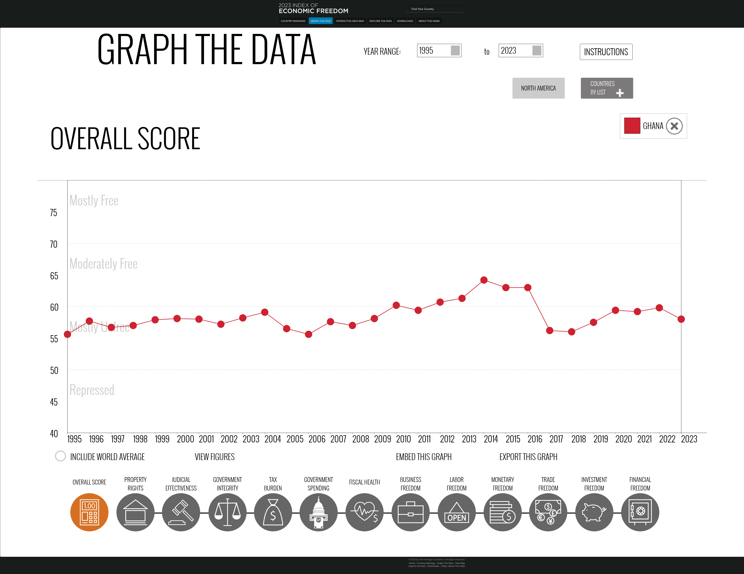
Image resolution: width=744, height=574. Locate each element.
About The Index (429, 21)
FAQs (444, 566)
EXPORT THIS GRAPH (528, 457)
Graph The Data (321, 21)
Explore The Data (380, 21)
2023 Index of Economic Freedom (314, 9)
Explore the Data (417, 566)
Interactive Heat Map (350, 21)
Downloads (405, 21)
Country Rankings (293, 21)
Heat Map (460, 563)
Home (412, 563)
